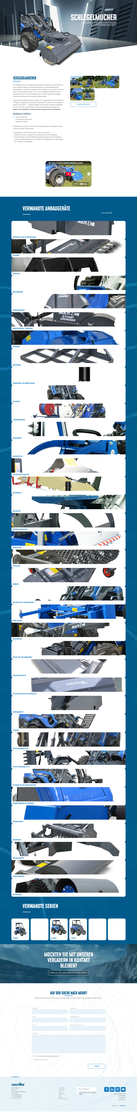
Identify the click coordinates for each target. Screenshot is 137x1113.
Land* (34, 1025)
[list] (68, 174)
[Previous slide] (48, 173)
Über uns (61, 1091)
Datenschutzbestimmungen (119, 1093)
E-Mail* (34, 1016)
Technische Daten (83, 104)
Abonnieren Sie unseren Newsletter (40, 1059)
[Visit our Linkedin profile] (112, 1089)
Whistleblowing (122, 1097)
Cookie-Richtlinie (122, 1095)
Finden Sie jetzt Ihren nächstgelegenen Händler (68, 973)
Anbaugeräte (61, 1089)
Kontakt (60, 1097)
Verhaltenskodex (122, 1099)
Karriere (60, 1095)
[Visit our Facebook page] (106, 1089)
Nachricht (35, 1033)
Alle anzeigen (106, 213)
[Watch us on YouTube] (123, 1089)
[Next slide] (89, 173)
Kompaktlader (62, 1088)
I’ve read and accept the (87, 1093)
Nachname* (73, 1008)
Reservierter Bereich (63, 1098)
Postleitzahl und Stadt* (76, 1025)
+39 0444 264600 (17, 1095)
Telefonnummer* (74, 1016)
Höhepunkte (61, 1093)
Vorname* (35, 1008)
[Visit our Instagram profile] (117, 1089)
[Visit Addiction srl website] (121, 1106)
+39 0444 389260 (17, 1096)
